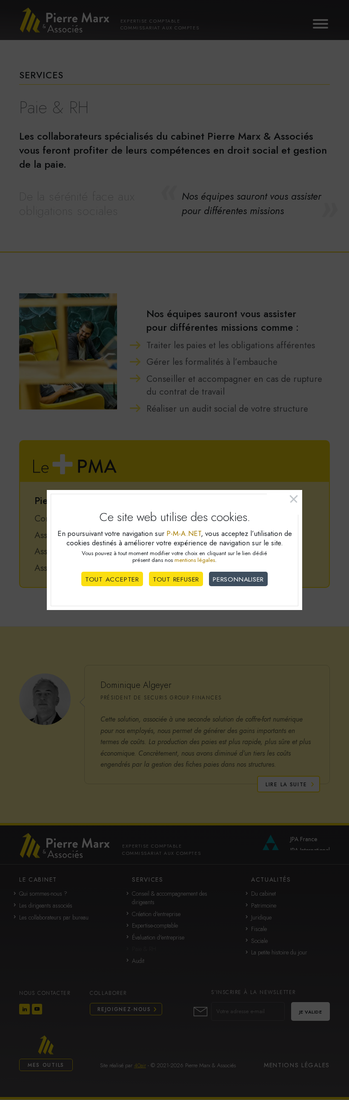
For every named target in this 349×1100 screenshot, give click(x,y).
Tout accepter (112, 579)
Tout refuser (176, 579)
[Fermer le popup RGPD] (284, 502)
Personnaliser (238, 579)
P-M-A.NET (183, 533)
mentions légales (194, 560)
